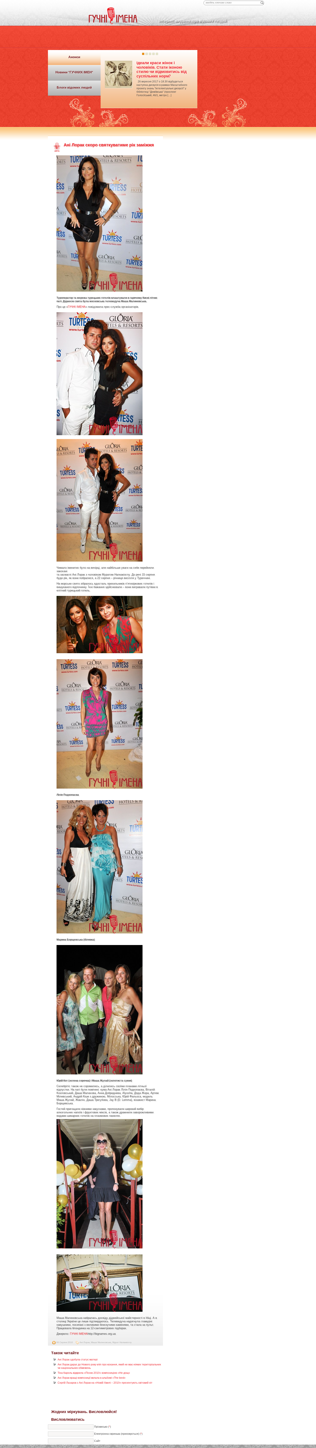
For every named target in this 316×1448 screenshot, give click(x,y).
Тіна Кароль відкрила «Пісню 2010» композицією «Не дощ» (94, 1372)
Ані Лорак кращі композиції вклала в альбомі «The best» (92, 1377)
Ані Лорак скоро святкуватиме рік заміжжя (109, 144)
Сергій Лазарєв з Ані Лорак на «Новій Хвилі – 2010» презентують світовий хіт (105, 1382)
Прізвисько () (102, 1426)
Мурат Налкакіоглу (122, 1342)
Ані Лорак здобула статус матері (78, 1359)
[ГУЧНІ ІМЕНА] (113, 23)
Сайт (97, 1440)
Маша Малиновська (101, 1342)
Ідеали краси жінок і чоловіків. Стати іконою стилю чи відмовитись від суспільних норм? (162, 69)
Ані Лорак (85, 1342)
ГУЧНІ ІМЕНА (77, 306)
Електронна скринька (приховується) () (118, 1433)
